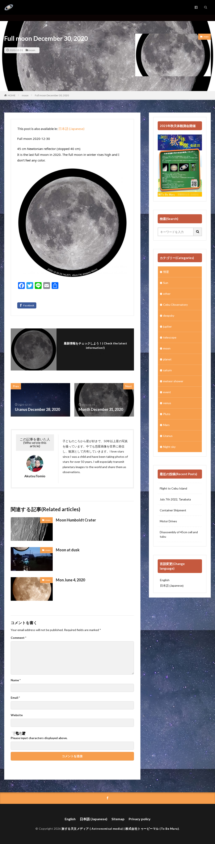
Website (17, 715)
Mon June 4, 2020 (70, 580)
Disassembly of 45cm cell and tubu (179, 534)
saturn (167, 370)
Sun (165, 282)
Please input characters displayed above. (39, 738)
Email (15, 697)
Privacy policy (140, 819)
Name (16, 680)
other (166, 293)
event (167, 392)
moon (32, 50)
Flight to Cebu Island (173, 488)
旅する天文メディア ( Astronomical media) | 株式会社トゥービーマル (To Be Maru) (120, 828)
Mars (166, 425)
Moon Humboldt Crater (76, 520)
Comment (18, 637)
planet (167, 359)
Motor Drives (168, 521)
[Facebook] (26, 305)
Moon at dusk (68, 550)
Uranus (168, 436)
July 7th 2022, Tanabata (175, 499)
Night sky (169, 446)
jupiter (167, 326)
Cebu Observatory (175, 304)
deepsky (168, 315)
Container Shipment (173, 510)
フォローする (96, 353)
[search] (198, 232)
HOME (12, 95)
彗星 (166, 272)
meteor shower (173, 381)
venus (167, 403)
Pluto (166, 414)
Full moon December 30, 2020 (52, 95)
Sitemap (118, 819)
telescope (169, 337)
